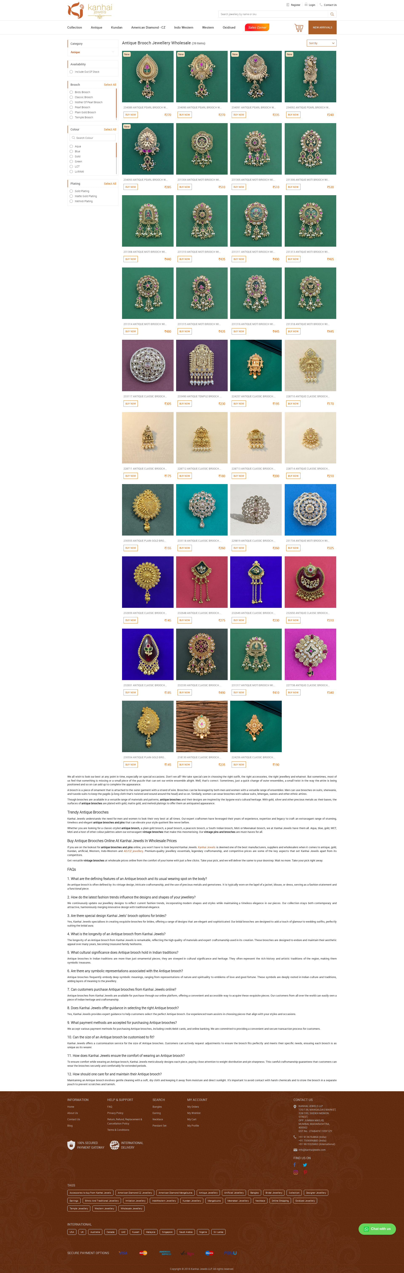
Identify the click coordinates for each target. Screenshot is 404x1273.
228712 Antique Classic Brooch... (199, 468)
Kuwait (135, 1232)
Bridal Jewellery (274, 1192)
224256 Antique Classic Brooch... (253, 757)
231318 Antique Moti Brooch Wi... (307, 324)
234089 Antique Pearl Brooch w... (145, 107)
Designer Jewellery (316, 1192)
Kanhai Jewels (206, 847)
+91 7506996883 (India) (312, 1140)
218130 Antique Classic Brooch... (199, 757)
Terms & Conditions (118, 1129)
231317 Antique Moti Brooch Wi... (253, 685)
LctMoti (79, 171)
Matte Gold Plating (86, 196)
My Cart (191, 1119)
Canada (110, 1232)
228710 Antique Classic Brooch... (308, 396)
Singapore (167, 1232)
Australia (95, 1232)
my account (197, 1100)
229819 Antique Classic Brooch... (253, 540)
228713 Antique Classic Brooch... (253, 468)
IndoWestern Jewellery (164, 1200)
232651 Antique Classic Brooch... (145, 685)
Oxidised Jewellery (305, 1200)
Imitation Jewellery (135, 1200)
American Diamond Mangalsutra (175, 1192)
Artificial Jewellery (234, 1192)
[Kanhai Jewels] (91, 9)
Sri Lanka (218, 1232)
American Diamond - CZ (148, 27)
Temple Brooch (84, 117)
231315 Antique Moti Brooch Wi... (199, 324)
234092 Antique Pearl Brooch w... (308, 107)
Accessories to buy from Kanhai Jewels (90, 1192)
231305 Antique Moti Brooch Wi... (253, 179)
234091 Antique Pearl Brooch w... (254, 107)
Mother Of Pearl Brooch (88, 102)
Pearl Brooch (82, 107)
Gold (77, 156)
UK (82, 1232)
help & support (120, 1100)
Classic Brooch (84, 97)
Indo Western (183, 27)
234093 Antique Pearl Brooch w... (145, 179)
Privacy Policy (115, 1113)
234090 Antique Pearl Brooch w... (200, 107)
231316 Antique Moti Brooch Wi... (253, 324)
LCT (77, 166)
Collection (74, 27)
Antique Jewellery (208, 1192)
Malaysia (150, 1232)
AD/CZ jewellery (133, 851)
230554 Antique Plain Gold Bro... (145, 757)
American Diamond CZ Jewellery (135, 1192)
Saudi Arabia (186, 1232)
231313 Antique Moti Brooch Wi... (307, 251)
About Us (72, 1113)
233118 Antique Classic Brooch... (199, 540)
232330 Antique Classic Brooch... (199, 685)
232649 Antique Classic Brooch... (253, 613)
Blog (70, 1125)
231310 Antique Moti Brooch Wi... (199, 251)
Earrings (74, 1200)
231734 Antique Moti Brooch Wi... (307, 540)
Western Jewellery (104, 1208)
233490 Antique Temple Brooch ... (199, 396)
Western (208, 27)
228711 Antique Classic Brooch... (145, 468)
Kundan (116, 27)
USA (72, 1232)
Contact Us (73, 1119)
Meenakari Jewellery (238, 1200)
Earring (157, 1113)
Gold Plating (82, 191)
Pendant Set (159, 1125)
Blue (77, 151)
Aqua (78, 146)
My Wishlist (194, 1113)
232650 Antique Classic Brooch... (308, 613)
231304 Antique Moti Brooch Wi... (199, 179)
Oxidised (229, 27)
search (159, 1100)
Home (70, 1106)
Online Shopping (280, 1200)
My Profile (193, 1125)
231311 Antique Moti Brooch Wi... (253, 251)
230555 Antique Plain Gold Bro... (145, 540)
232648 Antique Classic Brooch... (199, 613)
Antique (96, 27)
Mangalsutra (214, 1200)
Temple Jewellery (79, 1208)
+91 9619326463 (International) (317, 1144)
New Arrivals (322, 27)
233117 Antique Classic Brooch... (145, 396)
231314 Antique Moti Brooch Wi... (145, 324)
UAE (123, 1232)
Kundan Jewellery (192, 1200)
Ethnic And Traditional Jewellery (102, 1200)
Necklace (158, 1119)
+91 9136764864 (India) (312, 1137)
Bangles (157, 1106)
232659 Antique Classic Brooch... (145, 613)
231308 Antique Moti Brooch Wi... (145, 251)
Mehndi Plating (84, 201)
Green (78, 161)
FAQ (109, 1106)
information (78, 1100)
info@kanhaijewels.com (312, 1149)
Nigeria (203, 1232)
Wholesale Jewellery (131, 1208)
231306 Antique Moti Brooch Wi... (307, 179)
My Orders (193, 1106)
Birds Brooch (82, 92)
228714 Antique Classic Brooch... (308, 468)
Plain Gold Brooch (85, 112)
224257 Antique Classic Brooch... (253, 396)
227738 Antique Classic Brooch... (308, 685)
